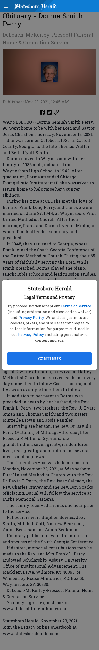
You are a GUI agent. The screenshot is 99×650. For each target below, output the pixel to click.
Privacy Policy (31, 317)
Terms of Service (76, 306)
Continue (49, 358)
